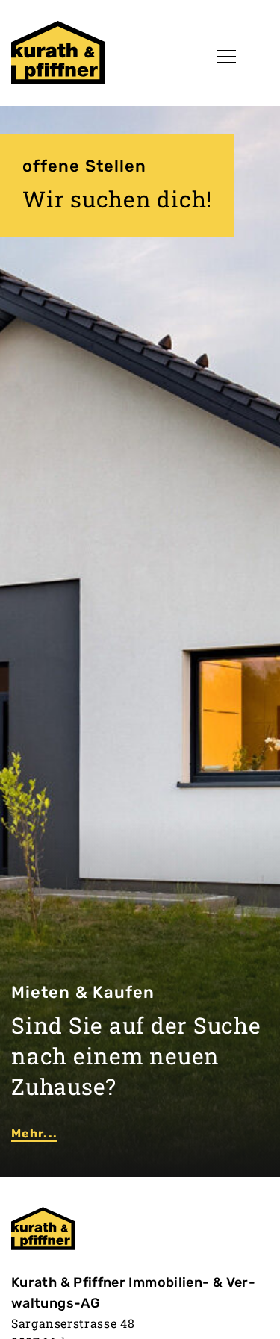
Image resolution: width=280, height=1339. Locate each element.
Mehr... (34, 1133)
